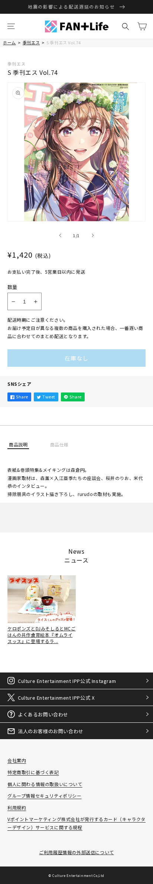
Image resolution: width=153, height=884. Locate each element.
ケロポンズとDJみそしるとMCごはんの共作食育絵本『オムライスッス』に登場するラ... (41, 634)
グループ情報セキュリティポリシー (44, 795)
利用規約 (16, 807)
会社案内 (16, 760)
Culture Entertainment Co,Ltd (78, 875)
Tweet (48, 397)
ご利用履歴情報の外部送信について (76, 852)
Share (22, 397)
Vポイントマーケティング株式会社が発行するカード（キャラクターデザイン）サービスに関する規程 (76, 823)
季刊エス (31, 42)
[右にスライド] (93, 235)
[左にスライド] (60, 235)
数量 (12, 286)
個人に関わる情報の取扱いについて (44, 784)
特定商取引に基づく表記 (33, 772)
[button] (11, 26)
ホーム (9, 42)
